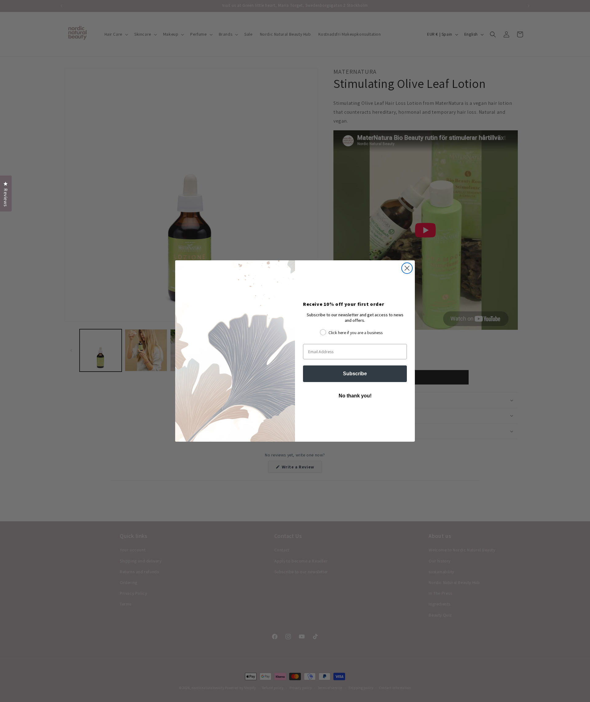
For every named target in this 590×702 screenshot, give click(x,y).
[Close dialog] (407, 268)
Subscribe (355, 373)
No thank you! (355, 395)
